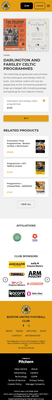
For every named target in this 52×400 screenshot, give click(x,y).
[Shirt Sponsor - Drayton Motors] (35, 265)
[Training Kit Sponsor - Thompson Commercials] (35, 284)
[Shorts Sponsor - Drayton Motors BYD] (17, 284)
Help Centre (20, 369)
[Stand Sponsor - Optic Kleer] (35, 294)
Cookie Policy (15, 384)
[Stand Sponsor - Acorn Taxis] (17, 294)
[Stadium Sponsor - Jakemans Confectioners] (17, 265)
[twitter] (29, 326)
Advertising (20, 373)
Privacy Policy (36, 380)
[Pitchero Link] (26, 362)
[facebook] (23, 326)
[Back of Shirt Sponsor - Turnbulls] (17, 275)
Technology (21, 376)
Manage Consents (35, 384)
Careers (34, 373)
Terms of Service (16, 380)
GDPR (34, 376)
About (34, 369)
